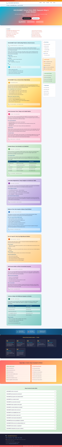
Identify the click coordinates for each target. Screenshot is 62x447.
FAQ (51, 2)
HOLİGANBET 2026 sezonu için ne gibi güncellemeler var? (31, 423)
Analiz (44, 2)
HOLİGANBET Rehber (13, 5)
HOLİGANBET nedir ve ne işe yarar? (31, 391)
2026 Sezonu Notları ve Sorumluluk (37, 31)
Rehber (41, 2)
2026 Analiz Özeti (36, 18)
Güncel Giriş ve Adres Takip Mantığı (12, 31)
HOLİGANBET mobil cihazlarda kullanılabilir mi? (31, 417)
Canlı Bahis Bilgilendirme (10, 35)
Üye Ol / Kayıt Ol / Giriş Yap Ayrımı (37, 30)
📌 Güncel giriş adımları (47, 44)
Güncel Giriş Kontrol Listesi (36, 34)
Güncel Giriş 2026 (20, 5)
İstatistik (47, 2)
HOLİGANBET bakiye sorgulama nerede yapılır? (31, 404)
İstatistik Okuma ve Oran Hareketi (11, 34)
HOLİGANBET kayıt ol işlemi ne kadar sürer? (31, 415)
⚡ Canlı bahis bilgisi (46, 49)
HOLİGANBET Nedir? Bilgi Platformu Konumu (13, 30)
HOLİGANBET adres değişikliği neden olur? (31, 412)
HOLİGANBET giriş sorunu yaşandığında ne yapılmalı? (31, 420)
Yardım (54, 2)
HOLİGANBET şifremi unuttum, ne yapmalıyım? (31, 425)
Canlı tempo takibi (46, 91)
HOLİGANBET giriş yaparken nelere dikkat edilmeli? (31, 396)
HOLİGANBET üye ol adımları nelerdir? (31, 399)
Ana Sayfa (8, 5)
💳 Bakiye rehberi (46, 51)
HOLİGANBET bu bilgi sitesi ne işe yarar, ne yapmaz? (31, 428)
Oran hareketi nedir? (46, 89)
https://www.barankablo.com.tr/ (13, 443)
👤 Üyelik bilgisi (46, 53)
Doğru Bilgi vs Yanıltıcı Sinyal (36, 35)
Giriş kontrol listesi (46, 94)
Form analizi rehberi (46, 87)
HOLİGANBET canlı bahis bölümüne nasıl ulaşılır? (31, 407)
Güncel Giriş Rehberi (27, 18)
